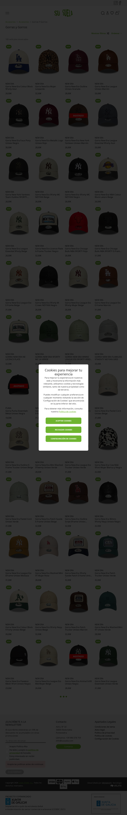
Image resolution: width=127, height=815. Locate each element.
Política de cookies (67, 411)
